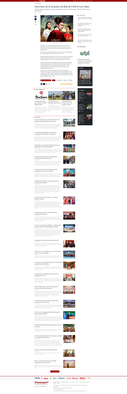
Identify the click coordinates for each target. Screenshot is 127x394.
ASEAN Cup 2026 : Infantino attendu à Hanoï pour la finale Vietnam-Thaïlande (47, 312)
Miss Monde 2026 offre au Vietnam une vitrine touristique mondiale (85, 35)
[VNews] (42, 378)
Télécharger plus (55, 371)
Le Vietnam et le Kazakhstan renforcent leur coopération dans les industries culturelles (48, 263)
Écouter (81, 100)
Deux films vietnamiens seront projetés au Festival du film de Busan (40, 103)
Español (84, 0)
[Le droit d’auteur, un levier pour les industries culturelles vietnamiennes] (69, 216)
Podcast (82, 90)
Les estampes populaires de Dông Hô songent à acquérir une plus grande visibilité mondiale (84, 30)
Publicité (54, 383)
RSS (70, 381)
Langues (76, 381)
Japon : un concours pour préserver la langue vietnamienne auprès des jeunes (45, 361)
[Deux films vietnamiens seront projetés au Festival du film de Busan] (41, 95)
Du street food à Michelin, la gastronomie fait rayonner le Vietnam (47, 325)
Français (81, 0)
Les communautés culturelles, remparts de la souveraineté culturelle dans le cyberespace (45, 133)
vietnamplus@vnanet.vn (59, 389)
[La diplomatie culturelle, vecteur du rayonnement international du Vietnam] (69, 184)
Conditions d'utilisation (65, 381)
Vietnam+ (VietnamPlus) (42, 1)
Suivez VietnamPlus (64, 84)
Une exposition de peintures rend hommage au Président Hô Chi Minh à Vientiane (45, 157)
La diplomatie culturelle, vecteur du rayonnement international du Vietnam (46, 181)
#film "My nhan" (59, 80)
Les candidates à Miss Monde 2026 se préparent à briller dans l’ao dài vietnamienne (84, 24)
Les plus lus (82, 15)
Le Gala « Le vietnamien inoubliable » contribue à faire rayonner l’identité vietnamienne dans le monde (47, 226)
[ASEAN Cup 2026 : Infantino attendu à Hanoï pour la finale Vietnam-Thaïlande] (69, 315)
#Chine (53, 80)
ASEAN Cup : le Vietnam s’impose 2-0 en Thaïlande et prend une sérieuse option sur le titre (85, 41)
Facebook (35, 17)
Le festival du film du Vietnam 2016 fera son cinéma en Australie (67, 103)
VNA (80, 381)
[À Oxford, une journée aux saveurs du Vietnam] (69, 353)
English (78, 0)
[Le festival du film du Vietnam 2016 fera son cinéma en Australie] (68, 95)
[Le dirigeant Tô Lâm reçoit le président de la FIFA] (69, 243)
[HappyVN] (89, 378)
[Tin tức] (46, 378)
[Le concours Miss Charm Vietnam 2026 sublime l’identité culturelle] (69, 200)
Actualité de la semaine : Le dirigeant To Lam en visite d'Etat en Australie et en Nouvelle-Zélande (82, 118)
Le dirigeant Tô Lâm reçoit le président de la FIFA (46, 240)
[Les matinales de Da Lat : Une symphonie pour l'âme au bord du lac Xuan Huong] (85, 74)
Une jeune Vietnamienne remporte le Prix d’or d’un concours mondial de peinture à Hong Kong (46, 120)
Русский (89, 0)
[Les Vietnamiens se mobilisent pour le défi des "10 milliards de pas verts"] (69, 277)
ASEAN (71, 80)
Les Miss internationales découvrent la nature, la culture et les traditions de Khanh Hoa (48, 336)
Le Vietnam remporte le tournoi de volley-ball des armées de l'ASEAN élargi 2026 (46, 301)
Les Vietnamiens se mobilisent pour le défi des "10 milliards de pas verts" (46, 274)
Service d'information (85, 381)
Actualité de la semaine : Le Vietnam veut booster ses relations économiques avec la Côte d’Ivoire (82, 95)
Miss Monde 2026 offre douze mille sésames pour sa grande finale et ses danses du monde (47, 145)
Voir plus (38, 117)
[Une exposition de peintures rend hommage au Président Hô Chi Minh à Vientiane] (69, 160)
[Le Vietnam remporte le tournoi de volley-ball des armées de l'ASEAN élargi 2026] (69, 304)
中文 (86, 0)
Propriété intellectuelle (56, 381)
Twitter (35, 19)
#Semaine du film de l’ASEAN (46, 80)
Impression (35, 22)
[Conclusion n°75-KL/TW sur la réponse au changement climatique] (85, 53)
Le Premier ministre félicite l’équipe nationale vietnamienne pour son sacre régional (45, 170)
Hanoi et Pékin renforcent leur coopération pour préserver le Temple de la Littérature (46, 287)
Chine (66, 80)
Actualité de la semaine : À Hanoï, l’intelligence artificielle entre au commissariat (81, 107)
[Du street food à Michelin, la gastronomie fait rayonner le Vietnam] (69, 328)
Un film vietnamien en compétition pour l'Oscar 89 (54, 102)
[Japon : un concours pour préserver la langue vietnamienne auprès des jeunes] (69, 364)
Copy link (35, 24)
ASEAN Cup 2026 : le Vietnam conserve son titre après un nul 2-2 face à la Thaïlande (47, 252)
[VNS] (62, 378)
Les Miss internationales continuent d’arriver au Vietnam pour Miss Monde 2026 (84, 18)
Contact (58, 383)
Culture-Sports (37, 3)
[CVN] (68, 378)
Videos (81, 68)
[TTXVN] (37, 378)
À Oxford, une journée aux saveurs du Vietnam (45, 349)
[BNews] (50, 378)
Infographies (82, 46)
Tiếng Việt (74, 0)
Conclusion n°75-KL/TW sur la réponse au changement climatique (85, 61)
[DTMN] (75, 378)
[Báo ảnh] (82, 378)
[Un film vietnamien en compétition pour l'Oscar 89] (55, 95)
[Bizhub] (54, 378)
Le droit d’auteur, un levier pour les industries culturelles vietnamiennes (45, 213)
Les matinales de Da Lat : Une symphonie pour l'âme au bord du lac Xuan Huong (85, 81)
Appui (73, 381)
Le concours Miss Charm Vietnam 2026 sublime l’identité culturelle (46, 198)
